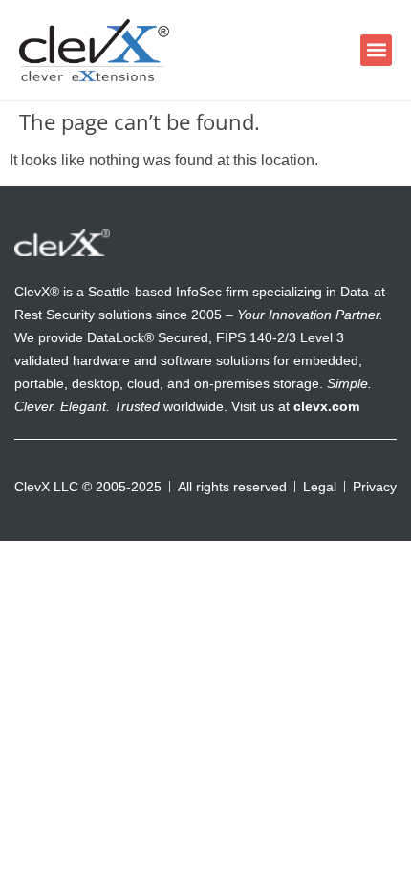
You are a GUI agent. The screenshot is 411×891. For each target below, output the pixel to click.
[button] (376, 50)
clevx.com (326, 406)
